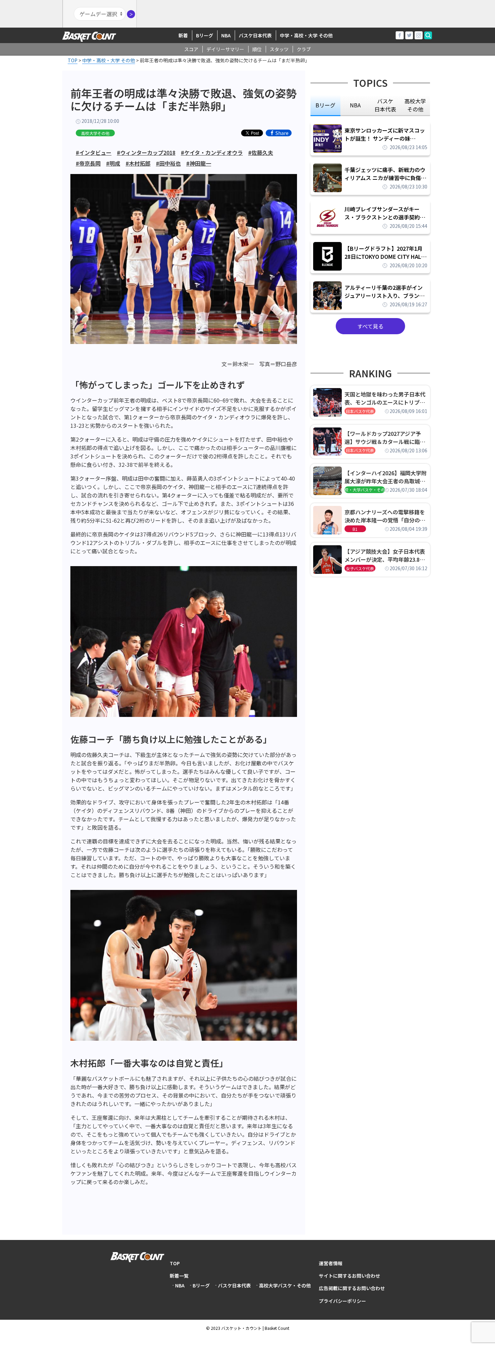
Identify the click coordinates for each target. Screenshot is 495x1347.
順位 (257, 49)
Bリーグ (204, 35)
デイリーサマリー (225, 49)
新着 (183, 35)
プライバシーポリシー (342, 1301)
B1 (355, 529)
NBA (226, 35)
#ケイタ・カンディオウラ (212, 152)
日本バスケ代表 (360, 411)
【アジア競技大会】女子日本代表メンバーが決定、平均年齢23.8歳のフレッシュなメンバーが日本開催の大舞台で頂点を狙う (384, 555)
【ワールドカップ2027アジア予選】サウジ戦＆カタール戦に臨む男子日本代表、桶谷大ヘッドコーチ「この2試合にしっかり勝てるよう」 (384, 437)
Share (282, 133)
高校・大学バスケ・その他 (364, 489)
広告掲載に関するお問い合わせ (352, 1288)
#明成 (113, 163)
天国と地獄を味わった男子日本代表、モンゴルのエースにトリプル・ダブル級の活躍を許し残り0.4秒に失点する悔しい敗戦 (385, 398)
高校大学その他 (95, 133)
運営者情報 (330, 1263)
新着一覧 (179, 1275)
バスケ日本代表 (255, 35)
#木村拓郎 (138, 163)
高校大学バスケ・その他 (285, 1285)
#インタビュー (93, 152)
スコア (191, 49)
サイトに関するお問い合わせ (349, 1275)
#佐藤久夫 (260, 152)
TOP (175, 1263)
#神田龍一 (198, 163)
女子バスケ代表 (360, 568)
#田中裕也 (168, 163)
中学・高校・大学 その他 (306, 35)
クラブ (304, 49)
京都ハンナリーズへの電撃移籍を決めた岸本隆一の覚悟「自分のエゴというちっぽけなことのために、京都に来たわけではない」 (384, 516)
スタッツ (279, 49)
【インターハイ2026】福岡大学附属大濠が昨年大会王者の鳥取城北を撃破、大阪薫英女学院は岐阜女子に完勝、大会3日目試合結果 (385, 477)
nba (355, 105)
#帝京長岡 (88, 163)
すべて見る (370, 326)
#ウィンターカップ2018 (146, 152)
